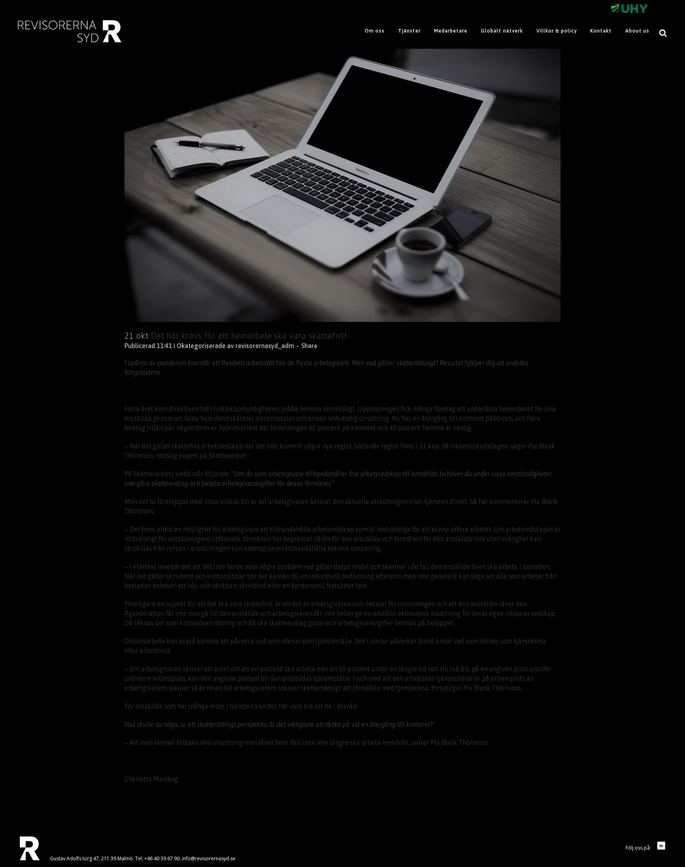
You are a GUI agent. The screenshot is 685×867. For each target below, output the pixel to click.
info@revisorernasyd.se (208, 858)
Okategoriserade (201, 345)
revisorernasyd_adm (264, 345)
